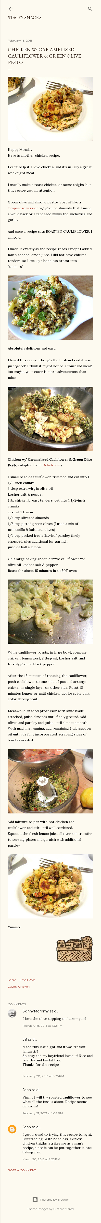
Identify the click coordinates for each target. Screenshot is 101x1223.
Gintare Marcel (63, 1209)
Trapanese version (23, 208)
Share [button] (12, 980)
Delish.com (51, 465)
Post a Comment (22, 1170)
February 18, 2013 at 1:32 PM (42, 1025)
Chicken (24, 986)
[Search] (90, 8)
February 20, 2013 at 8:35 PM (43, 1076)
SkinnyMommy (36, 1011)
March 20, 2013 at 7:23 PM (41, 1159)
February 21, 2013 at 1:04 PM (43, 1113)
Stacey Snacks (24, 17)
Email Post (27, 980)
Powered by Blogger (54, 1199)
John (27, 1127)
